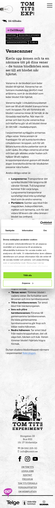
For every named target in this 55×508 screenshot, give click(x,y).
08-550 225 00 (28, 448)
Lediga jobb (27, 471)
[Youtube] (35, 461)
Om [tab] (45, 230)
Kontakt (27, 475)
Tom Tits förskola (27, 483)
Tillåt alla (27, 275)
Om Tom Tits (27, 467)
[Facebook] (20, 461)
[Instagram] (27, 461)
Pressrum (27, 479)
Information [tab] (27, 230)
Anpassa (26, 283)
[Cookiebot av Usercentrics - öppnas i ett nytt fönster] (40, 223)
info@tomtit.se (28, 451)
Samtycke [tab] (10, 230)
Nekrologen (29, 353)
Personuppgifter (27, 487)
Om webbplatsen (27, 491)
